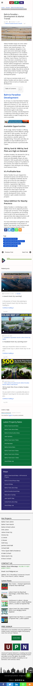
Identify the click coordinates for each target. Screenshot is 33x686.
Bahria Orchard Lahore (8, 527)
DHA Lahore (5, 530)
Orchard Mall (5, 548)
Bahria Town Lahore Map (11, 488)
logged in (10, 415)
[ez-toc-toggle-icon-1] (19, 89)
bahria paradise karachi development (14, 241)
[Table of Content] (20, 89)
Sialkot (4, 339)
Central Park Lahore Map (11, 502)
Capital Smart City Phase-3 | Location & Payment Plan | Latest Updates (20, 617)
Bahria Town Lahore (7, 522)
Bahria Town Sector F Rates (12, 440)
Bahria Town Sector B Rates (12, 454)
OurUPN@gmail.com (12, 571)
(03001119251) (5, 568)
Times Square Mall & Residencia (10, 551)
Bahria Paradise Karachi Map (12, 491)
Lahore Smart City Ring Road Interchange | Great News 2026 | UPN (19, 593)
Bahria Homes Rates (10, 447)
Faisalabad (7, 337)
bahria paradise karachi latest (12, 243)
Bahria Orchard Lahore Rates (12, 433)
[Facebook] (5, 229)
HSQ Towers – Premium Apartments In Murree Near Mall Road (19, 584)
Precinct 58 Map (9, 484)
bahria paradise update (10, 246)
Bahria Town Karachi (12, 384)
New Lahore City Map (10, 495)
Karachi (8, 7)
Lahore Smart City (25, 337)
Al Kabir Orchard (6, 553)
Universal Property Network (11, 675)
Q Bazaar (4, 540)
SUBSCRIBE (16, 638)
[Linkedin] (12, 229)
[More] (20, 229)
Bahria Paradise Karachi (17, 7)
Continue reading (7, 308)
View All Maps (8, 505)
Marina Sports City (6, 556)
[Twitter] (9, 229)
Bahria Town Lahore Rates (11, 429)
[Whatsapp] (16, 229)
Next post (25, 252)
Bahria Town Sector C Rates (12, 457)
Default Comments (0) (6, 412)
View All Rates (8, 461)
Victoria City (4, 535)
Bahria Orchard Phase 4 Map (12, 480)
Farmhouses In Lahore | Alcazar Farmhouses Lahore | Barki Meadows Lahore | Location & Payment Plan (20, 602)
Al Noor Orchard (6, 558)
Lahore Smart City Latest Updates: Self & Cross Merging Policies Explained (19, 610)
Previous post (9, 252)
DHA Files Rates (9, 443)
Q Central (4, 537)
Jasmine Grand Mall (7, 545)
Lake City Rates (8, 436)
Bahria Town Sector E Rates (12, 450)
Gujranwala (13, 337)
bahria (5, 383)
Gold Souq (4, 543)
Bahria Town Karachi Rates (11, 426)
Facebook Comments (16, 412)
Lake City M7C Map (9, 498)
